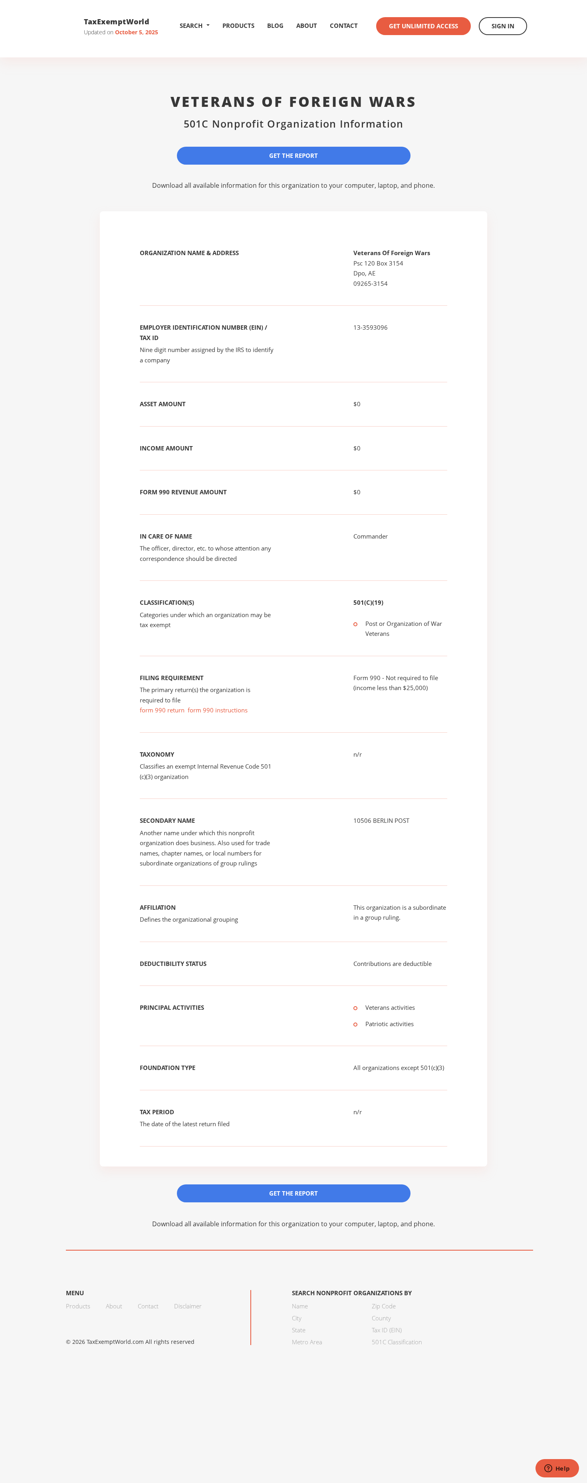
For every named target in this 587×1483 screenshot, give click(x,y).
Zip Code (384, 1306)
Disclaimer (188, 1306)
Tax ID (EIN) (387, 1330)
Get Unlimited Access (423, 26)
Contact (344, 26)
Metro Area (307, 1342)
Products (238, 26)
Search (191, 26)
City (296, 1318)
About (306, 26)
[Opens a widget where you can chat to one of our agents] (557, 1469)
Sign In (503, 26)
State (298, 1330)
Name (300, 1306)
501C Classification (397, 1342)
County (381, 1318)
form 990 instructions (218, 710)
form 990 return (162, 710)
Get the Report (293, 155)
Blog (275, 26)
